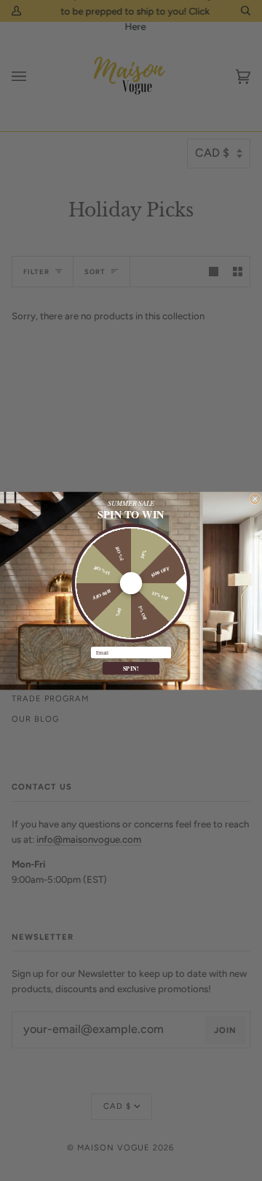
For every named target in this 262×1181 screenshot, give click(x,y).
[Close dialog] (255, 498)
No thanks (131, 680)
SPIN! (131, 667)
